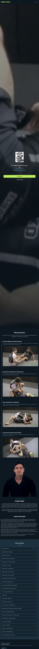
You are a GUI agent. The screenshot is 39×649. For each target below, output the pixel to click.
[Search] (35, 2)
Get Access (19, 176)
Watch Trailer (20, 179)
